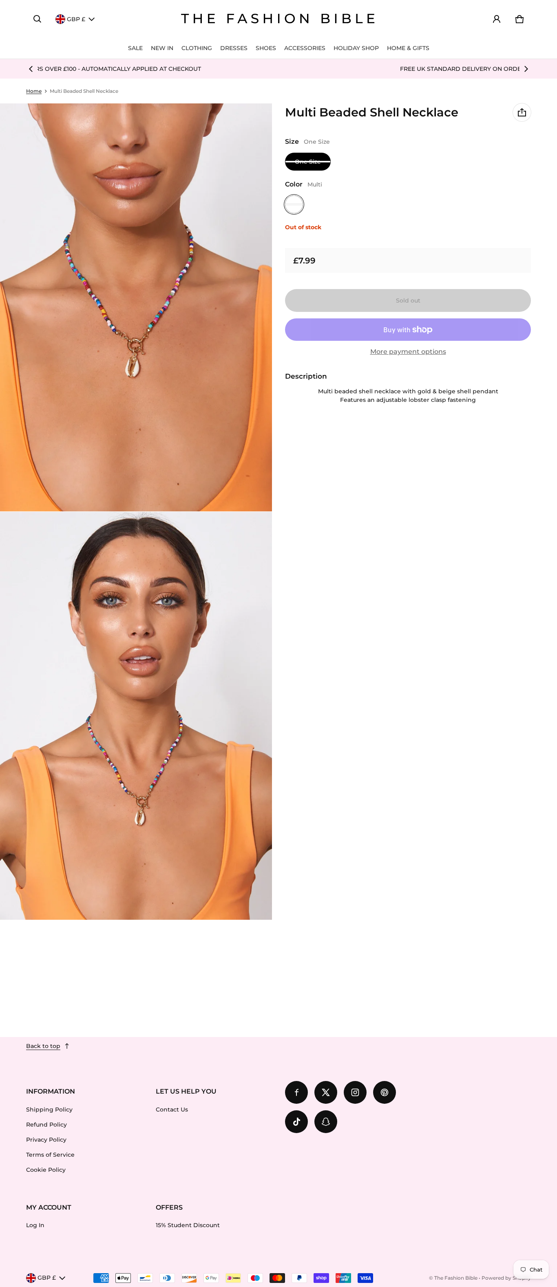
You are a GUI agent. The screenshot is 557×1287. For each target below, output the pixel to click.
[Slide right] (526, 69)
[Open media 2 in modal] (136, 307)
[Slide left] (31, 69)
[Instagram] (355, 1092)
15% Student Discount (188, 1225)
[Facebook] (296, 1092)
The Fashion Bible (455, 1278)
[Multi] (294, 204)
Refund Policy (46, 1124)
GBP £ (76, 19)
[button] (37, 19)
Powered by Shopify (506, 1278)
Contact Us (172, 1109)
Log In (35, 1225)
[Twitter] (325, 1092)
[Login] (496, 19)
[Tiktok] (296, 1121)
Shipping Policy (49, 1109)
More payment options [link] (408, 351)
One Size (308, 161)
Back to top (43, 1046)
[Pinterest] (384, 1092)
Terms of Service (50, 1154)
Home (34, 91)
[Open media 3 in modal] (136, 716)
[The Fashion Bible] (278, 19)
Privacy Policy (46, 1139)
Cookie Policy (46, 1169)
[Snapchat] (325, 1121)
